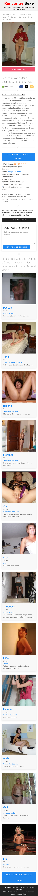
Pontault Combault (10, 715)
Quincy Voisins (8, 612)
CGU (5, 887)
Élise (6, 657)
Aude (6, 758)
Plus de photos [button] (18, 69)
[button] (21, 86)
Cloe (6, 557)
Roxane (7, 405)
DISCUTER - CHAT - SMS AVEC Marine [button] (18, 156)
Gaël (6, 807)
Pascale (8, 307)
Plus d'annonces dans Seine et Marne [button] (19, 877)
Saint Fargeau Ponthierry (12, 362)
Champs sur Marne (14, 172)
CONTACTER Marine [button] (19, 220)
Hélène (7, 709)
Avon (5, 563)
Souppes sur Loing (10, 813)
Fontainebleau (8, 313)
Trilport (6, 664)
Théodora (9, 606)
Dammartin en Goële (11, 512)
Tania (6, 356)
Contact (22, 887)
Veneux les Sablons (10, 411)
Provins (6, 864)
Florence (8, 454)
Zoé (5, 506)
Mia (5, 858)
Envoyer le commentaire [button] (16, 247)
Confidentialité (13, 887)
